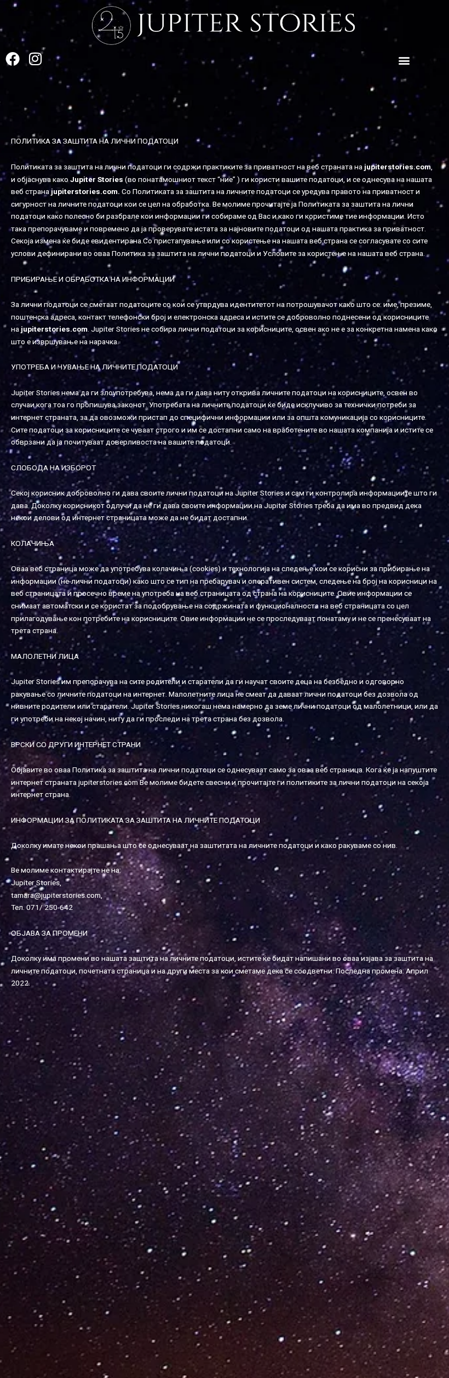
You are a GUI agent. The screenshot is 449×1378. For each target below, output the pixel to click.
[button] (404, 60)
